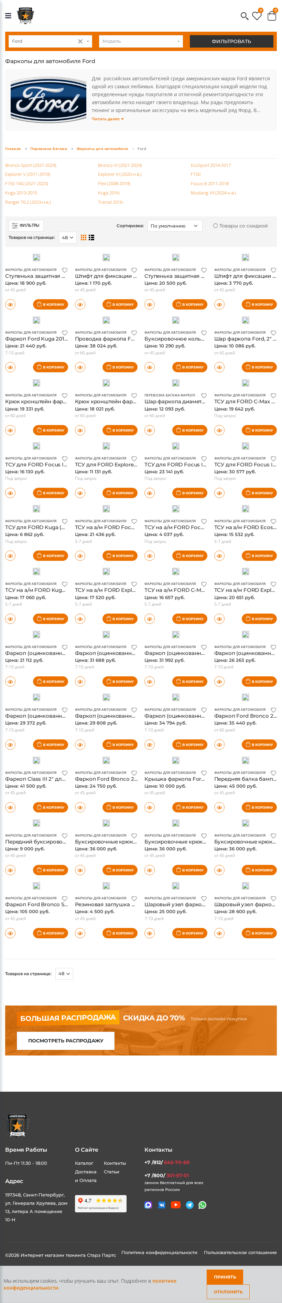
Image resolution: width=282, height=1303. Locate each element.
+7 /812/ (166, 1162)
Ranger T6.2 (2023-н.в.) (28, 202)
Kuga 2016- (109, 193)
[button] (245, 16)
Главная (13, 149)
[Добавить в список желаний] (64, 270)
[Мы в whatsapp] (202, 1205)
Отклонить (228, 1291)
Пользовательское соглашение (240, 1252)
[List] (91, 237)
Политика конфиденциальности (160, 1252)
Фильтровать (231, 41)
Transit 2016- (111, 202)
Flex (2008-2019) (114, 183)
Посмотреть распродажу (66, 1041)
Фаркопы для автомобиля (102, 149)
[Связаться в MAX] (148, 1205)
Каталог (84, 1163)
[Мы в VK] (161, 1205)
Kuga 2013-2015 (21, 193)
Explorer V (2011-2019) (27, 174)
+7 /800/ (166, 1175)
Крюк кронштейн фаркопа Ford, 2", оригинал (64, 401)
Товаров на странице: (28, 973)
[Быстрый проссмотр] (10, 304)
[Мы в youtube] (176, 1205)
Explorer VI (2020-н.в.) (120, 174)
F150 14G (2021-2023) (26, 183)
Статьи (111, 1171)
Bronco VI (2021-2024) (120, 165)
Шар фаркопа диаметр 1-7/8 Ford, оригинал (202, 401)
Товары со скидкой (243, 226)
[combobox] (50, 41)
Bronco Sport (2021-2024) (30, 165)
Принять (225, 1277)
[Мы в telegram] (189, 1205)
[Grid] (83, 237)
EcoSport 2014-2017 (211, 165)
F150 (195, 174)
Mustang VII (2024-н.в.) (213, 193)
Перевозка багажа (48, 149)
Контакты (115, 1163)
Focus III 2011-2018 (210, 183)
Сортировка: (130, 225)
